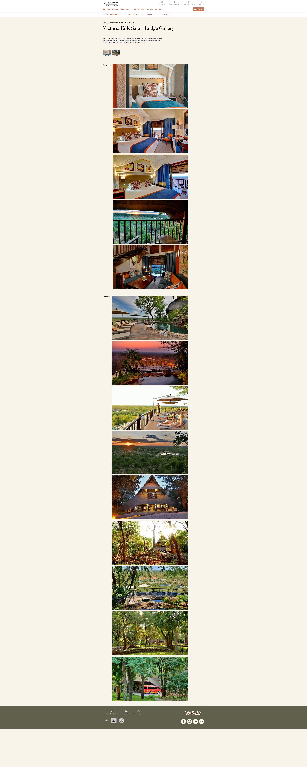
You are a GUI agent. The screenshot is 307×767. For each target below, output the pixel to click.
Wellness (149, 9)
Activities (158, 9)
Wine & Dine (124, 9)
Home (105, 23)
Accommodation (113, 9)
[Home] (104, 9)
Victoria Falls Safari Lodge (127, 23)
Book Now (165, 14)
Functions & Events (137, 9)
